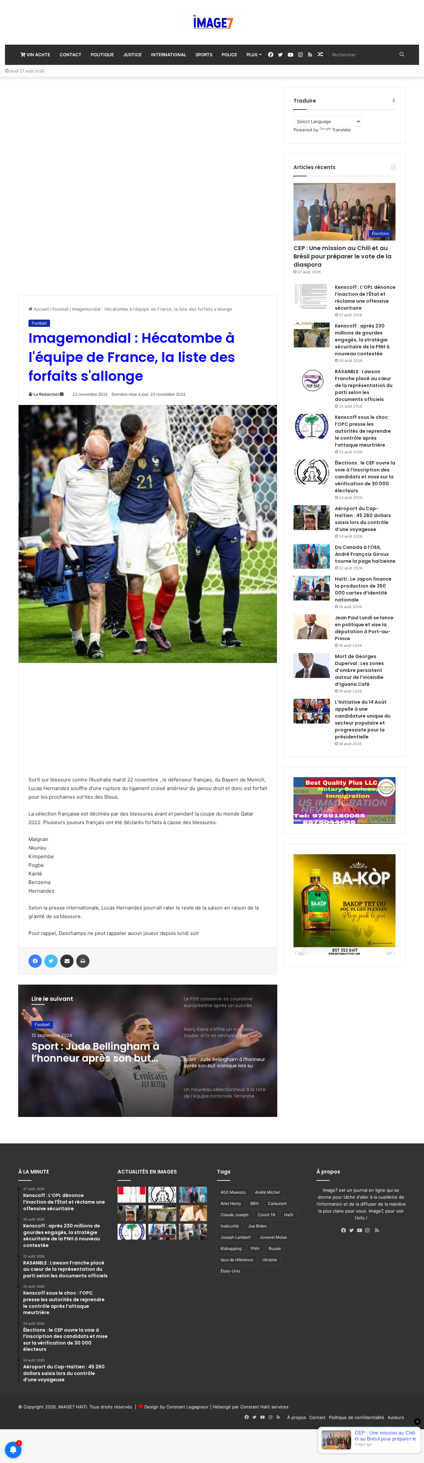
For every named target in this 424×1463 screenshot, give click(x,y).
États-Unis (230, 1270)
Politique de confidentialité (356, 1417)
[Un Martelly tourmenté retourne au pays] (193, 1232)
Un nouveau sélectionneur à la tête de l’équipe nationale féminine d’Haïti (97, 1052)
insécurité (230, 1225)
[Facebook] (345, 1230)
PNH (255, 1248)
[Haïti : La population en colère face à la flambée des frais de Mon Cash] (132, 1195)
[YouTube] (361, 1230)
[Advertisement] (68, 186)
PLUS (251, 54)
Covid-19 (266, 1214)
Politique (102, 54)
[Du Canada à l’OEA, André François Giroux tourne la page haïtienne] (311, 556)
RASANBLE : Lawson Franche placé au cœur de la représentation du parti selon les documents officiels (364, 385)
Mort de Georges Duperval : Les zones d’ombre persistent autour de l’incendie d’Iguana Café (359, 670)
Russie (275, 1248)
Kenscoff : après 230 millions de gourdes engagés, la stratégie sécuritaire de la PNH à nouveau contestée (362, 340)
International (168, 54)
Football (60, 309)
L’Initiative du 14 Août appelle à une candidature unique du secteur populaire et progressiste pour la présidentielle (363, 719)
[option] (147, 1051)
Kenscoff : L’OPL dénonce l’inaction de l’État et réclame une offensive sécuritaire (365, 297)
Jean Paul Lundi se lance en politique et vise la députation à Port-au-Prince (364, 628)
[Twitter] (353, 1230)
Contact (70, 54)
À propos (296, 1417)
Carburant (277, 1203)
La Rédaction (46, 394)
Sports (203, 54)
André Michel (267, 1192)
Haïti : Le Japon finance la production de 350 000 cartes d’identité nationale (363, 589)
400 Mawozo (233, 1192)
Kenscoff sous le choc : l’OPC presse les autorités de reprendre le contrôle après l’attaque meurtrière (363, 431)
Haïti (288, 1214)
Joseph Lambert (235, 1237)
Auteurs (396, 1417)
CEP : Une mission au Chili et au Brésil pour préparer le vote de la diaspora (342, 256)
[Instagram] (369, 1230)
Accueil (40, 309)
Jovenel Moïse (273, 1237)
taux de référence (237, 1259)
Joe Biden (257, 1225)
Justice (132, 54)
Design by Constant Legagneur (176, 1406)
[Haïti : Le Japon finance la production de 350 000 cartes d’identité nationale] (311, 588)
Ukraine (269, 1259)
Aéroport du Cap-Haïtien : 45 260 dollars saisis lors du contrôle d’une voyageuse (363, 519)
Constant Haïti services (264, 1406)
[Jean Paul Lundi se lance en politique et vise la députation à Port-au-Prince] (311, 626)
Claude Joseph (234, 1214)
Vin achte (38, 54)
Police (229, 54)
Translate (341, 129)
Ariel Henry (231, 1203)
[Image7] (212, 22)
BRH (254, 1203)
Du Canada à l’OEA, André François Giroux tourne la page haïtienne (365, 554)
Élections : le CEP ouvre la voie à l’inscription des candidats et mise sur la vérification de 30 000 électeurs (365, 477)
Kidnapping (231, 1248)
